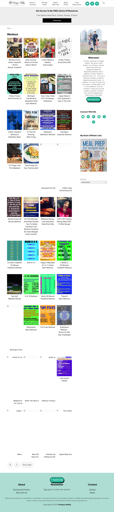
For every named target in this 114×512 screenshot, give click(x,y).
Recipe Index (44, 4)
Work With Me (55, 4)
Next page (27, 465)
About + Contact (32, 4)
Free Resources (77, 4)
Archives (83, 179)
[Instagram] (92, 4)
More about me (92, 99)
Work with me (21, 493)
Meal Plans (66, 4)
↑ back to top (57, 480)
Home (9, 28)
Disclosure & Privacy (21, 490)
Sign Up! (47, 490)
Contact (92, 490)
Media (92, 493)
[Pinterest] (97, 4)
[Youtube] (87, 4)
